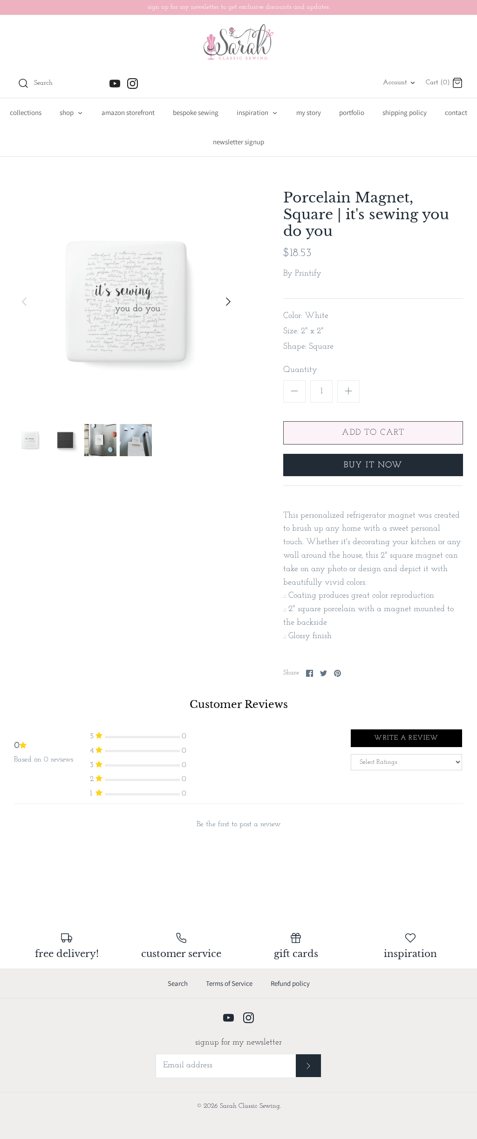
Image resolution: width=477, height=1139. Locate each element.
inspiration (253, 112)
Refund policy (290, 983)
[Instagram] (132, 83)
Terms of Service (229, 983)
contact (456, 112)
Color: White (305, 316)
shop (67, 112)
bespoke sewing (195, 112)
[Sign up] (308, 1065)
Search (178, 983)
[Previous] (24, 301)
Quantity (300, 370)
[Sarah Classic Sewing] (238, 42)
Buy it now (373, 465)
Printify (308, 274)
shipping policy (404, 112)
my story (308, 112)
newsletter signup (238, 141)
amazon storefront (128, 112)
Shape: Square (308, 347)
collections (25, 112)
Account (395, 82)
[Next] (228, 301)
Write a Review (406, 738)
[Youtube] (114, 83)
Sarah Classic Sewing (250, 1106)
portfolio (351, 112)
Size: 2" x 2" (303, 331)
